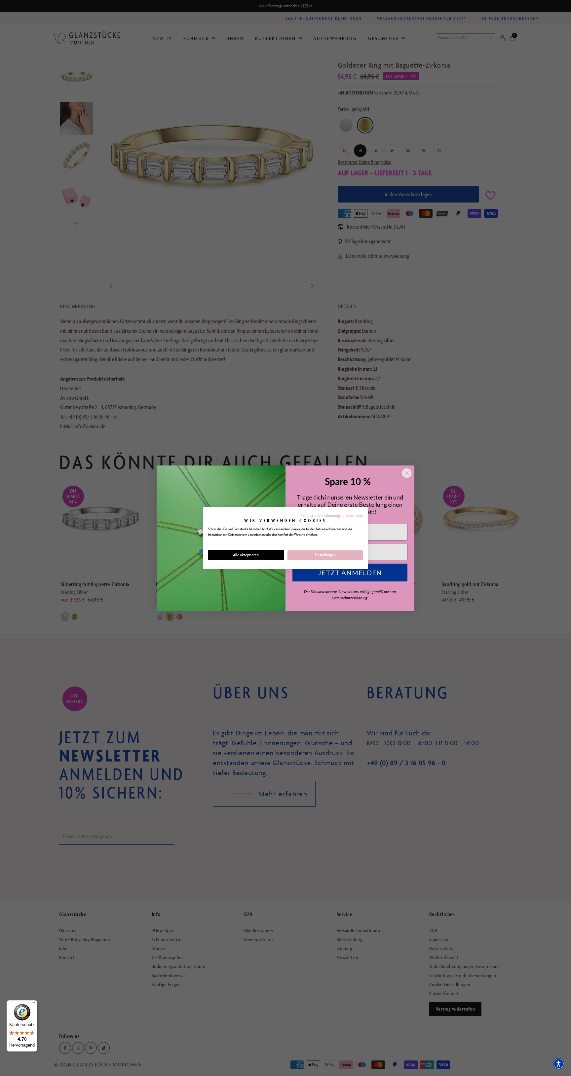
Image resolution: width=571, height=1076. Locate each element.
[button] (558, 1063)
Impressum (354, 515)
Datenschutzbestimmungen (322, 515)
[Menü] (33, 1004)
